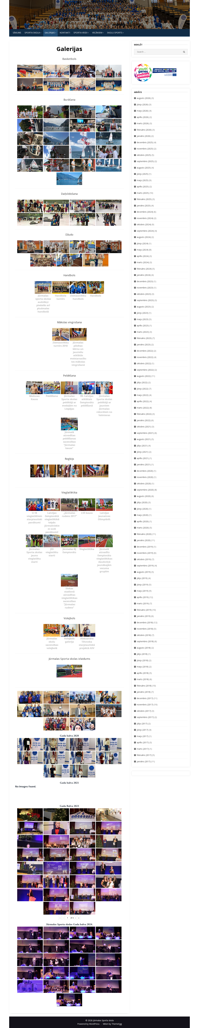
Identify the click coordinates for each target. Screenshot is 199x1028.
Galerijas (50, 32)
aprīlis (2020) (143, 521)
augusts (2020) (144, 496)
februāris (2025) (144, 199)
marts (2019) (143, 603)
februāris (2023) (144, 338)
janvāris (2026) (144, 136)
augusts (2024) (144, 237)
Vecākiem (97, 32)
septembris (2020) (145, 489)
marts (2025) (143, 193)
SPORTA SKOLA (32, 32)
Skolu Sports (114, 32)
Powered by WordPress (88, 1023)
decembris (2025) (145, 142)
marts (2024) (143, 262)
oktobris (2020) (144, 483)
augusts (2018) (144, 647)
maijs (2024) (142, 249)
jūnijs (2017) (142, 729)
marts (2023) (143, 332)
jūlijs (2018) (142, 654)
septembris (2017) (145, 717)
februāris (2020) (144, 534)
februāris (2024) (144, 268)
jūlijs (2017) (142, 723)
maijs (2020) (142, 515)
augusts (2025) (144, 167)
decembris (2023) (145, 281)
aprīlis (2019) (143, 597)
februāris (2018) (144, 685)
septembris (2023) (145, 300)
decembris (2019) (145, 546)
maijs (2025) (142, 180)
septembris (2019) (145, 565)
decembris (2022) (145, 350)
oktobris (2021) (144, 426)
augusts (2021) (144, 439)
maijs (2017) (142, 736)
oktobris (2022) (144, 363)
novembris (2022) (145, 357)
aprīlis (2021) (143, 458)
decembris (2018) (145, 622)
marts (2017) (143, 748)
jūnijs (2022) (142, 388)
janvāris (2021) (144, 464)
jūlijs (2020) (142, 502)
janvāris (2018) (144, 692)
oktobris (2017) (144, 711)
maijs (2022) (142, 395)
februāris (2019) (144, 609)
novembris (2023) (145, 287)
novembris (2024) (145, 218)
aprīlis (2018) (143, 673)
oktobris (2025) (144, 155)
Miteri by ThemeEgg (112, 1023)
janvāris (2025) (144, 205)
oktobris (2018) (144, 635)
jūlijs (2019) (142, 578)
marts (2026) (143, 123)
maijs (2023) (142, 319)
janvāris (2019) (144, 616)
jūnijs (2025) (142, 174)
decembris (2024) (145, 211)
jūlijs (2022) (142, 382)
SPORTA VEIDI (80, 32)
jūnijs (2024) (142, 243)
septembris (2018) (145, 641)
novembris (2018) (145, 628)
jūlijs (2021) (142, 445)
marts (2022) (143, 407)
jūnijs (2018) (142, 660)
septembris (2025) (145, 161)
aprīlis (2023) (143, 325)
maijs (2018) (142, 666)
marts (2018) (143, 679)
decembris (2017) (145, 698)
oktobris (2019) (144, 559)
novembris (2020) (145, 477)
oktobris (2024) (144, 224)
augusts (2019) (144, 572)
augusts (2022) (144, 376)
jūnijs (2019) (142, 584)
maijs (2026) (142, 110)
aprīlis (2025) (143, 186)
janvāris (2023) (144, 344)
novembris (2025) (145, 148)
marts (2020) (143, 527)
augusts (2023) (144, 306)
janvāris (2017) (144, 761)
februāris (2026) (144, 129)
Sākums (17, 32)
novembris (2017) (145, 704)
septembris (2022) (145, 369)
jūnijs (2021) (142, 451)
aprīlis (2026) (143, 117)
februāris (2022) (144, 414)
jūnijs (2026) (142, 104)
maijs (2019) (142, 590)
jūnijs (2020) (142, 508)
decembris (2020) (145, 470)
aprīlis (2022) (143, 401)
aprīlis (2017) (143, 742)
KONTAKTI (65, 32)
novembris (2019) (145, 553)
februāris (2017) (144, 755)
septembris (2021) (145, 433)
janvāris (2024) (144, 275)
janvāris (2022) (144, 420)
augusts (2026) (144, 98)
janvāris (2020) (144, 540)
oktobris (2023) (144, 294)
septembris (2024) (145, 230)
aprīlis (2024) (143, 256)
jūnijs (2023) (142, 312)
